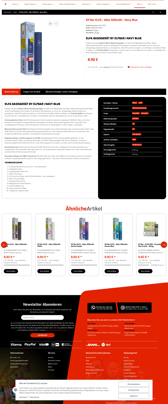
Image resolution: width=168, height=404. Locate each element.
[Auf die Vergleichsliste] (50, 23)
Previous (4, 245)
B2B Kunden (52, 364)
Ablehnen (134, 396)
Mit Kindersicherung (139, 108)
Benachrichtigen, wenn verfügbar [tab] (62, 92)
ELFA (140, 103)
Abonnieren (42, 335)
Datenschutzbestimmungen (56, 330)
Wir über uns (15, 357)
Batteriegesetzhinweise (95, 370)
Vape (96, 30)
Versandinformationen (18, 364)
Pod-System (137, 134)
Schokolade (128, 364)
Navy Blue (136, 113)
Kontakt (51, 370)
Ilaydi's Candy (129, 361)
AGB (87, 361)
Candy (126, 357)
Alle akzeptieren (134, 384)
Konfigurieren (133, 390)
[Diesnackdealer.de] (5, 4)
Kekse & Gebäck (130, 373)
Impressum (90, 367)
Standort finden (54, 361)
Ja (133, 124)
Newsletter (14, 367)
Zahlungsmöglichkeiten (19, 361)
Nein (134, 139)
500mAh (135, 118)
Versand (106, 67)
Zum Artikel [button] (11, 271)
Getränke (127, 370)
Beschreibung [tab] (11, 92)
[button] (141, 357)
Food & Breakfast (130, 376)
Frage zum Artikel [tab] (31, 92)
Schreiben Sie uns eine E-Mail (136, 309)
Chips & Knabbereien (131, 367)
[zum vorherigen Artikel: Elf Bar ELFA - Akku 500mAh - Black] (153, 12)
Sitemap (89, 364)
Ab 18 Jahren (137, 145)
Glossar (50, 357)
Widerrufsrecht (91, 373)
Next (164, 245)
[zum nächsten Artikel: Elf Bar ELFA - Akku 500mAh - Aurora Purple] (160, 12)
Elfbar (135, 103)
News (50, 367)
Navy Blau (144, 113)
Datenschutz (91, 357)
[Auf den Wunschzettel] (56, 23)
